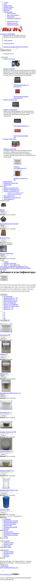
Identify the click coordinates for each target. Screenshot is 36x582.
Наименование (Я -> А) (10, 299)
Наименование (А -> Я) (10, 298)
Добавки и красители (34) (11, 191)
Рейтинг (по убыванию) (10, 304)
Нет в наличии (4, 414)
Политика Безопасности (10, 522)
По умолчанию (7, 296)
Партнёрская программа (10, 535)
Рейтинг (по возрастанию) (11, 306)
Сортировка (4, 294)
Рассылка (6, 556)
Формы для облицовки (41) (11, 189)
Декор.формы (7, 184)
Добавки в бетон (8, 7)
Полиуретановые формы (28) (21, 136)
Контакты (6, 10)
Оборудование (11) (9, 196)
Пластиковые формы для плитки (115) (21, 85)
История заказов (8, 553)
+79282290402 (4, 566)
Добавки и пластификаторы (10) (20, 167)
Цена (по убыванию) (9, 303)
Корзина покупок (12, 23)
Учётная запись (8, 12)
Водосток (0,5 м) (5, 238)
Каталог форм (7, 5)
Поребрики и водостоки (10, 183)
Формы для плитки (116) (10, 188)
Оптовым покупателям (10, 527)
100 (4, 318)
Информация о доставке (10, 520)
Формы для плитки (9, 59)
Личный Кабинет (8, 551)
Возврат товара (8, 544)
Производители (8, 531)
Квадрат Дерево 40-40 (6, 253)
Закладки (6, 555)
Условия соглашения (9, 524)
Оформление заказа (13, 24)
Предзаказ (3, 336)
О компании (7, 519)
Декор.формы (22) (8, 199)
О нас (5, 4)
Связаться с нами (8, 542)
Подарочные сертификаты (11, 533)
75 (4, 317)
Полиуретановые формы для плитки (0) (21, 97)
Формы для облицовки (10, 99)
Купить (2, 375)
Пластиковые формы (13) (21, 126)
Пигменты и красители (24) (20, 179)
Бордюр (2, 209)
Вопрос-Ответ (7, 8)
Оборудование (7, 181)
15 (4, 312)
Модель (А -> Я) (8, 307)
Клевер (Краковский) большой (9, 223)
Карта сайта (7, 545)
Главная (5, 2)
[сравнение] (8, 255)
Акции (5, 536)
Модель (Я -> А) (8, 309)
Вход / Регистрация (13, 15)
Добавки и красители (9, 139)
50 (4, 315)
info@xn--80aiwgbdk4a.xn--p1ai (9, 567)
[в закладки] (6, 255)
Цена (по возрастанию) (10, 301)
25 (4, 314)
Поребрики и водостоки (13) (12, 197)
